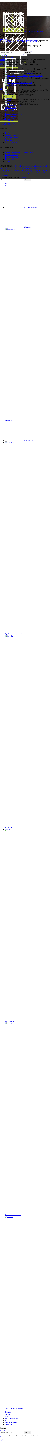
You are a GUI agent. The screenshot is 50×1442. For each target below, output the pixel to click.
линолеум (3, 168)
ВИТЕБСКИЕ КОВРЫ (27, 41)
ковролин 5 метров (40, 171)
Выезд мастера (11, 138)
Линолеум (9, 123)
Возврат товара (11, 155)
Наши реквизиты (12, 157)
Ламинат (9, 121)
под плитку (33, 168)
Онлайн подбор (12, 135)
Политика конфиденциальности (19, 152)
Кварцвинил (10, 116)
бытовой (18, 166)
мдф (25, 171)
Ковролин (12, 41)
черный (26, 168)
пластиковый (18, 171)
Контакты (9, 159)
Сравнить (8, 1424)
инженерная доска (6, 171)
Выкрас (8, 133)
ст (7, 175)
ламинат (3, 175)
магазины (2, 64)
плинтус (30, 171)
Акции (8, 161)
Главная (3, 41)
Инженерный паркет (14, 114)
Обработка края (12, 140)
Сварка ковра (11, 142)
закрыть (3, 39)
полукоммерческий (29, 166)
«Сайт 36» (23, 177)
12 (9, 175)
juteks (10, 168)
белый (20, 168)
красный (35, 173)
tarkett (15, 168)
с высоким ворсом (19, 173)
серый (29, 173)
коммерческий (41, 166)
